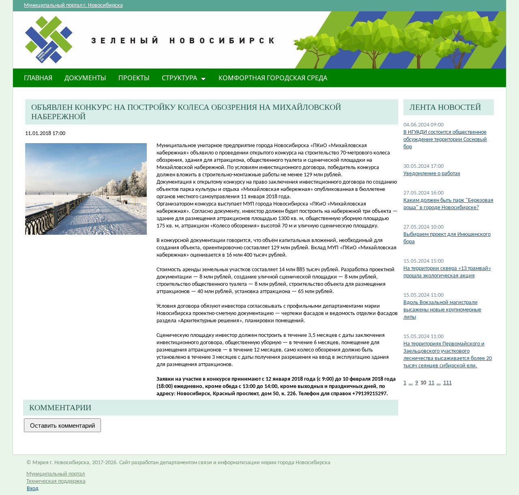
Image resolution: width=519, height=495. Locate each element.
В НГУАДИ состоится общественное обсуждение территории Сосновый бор (445, 139)
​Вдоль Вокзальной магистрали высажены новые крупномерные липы (442, 310)
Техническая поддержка (56, 481)
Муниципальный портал (55, 474)
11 (431, 383)
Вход (33, 489)
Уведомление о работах (431, 174)
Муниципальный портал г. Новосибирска (73, 5)
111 (447, 383)
